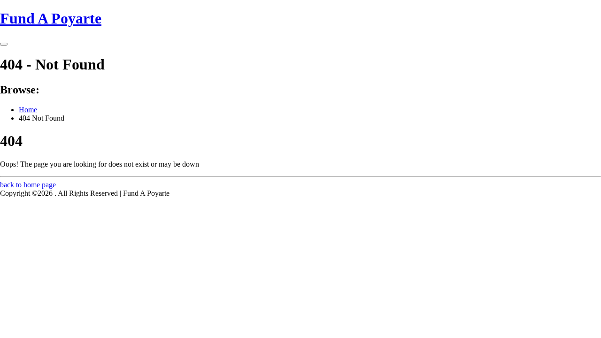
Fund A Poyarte (50, 18)
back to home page (28, 185)
